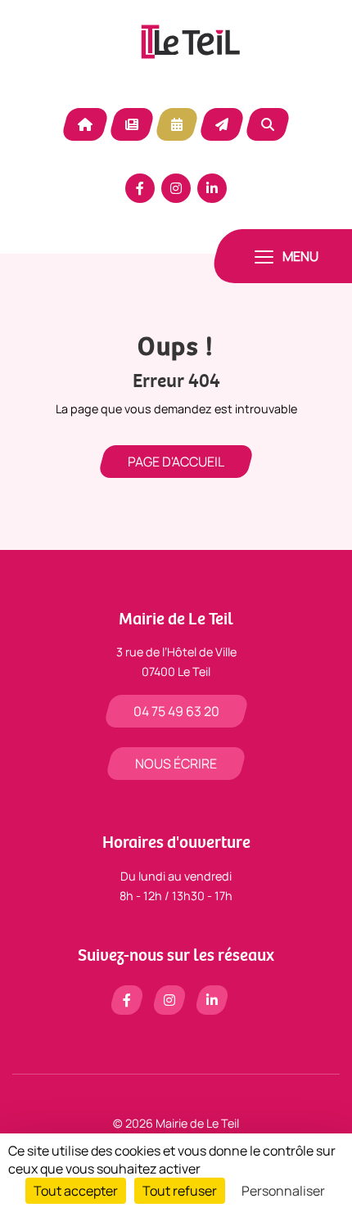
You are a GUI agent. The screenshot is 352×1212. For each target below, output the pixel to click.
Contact (221, 124)
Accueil (85, 124)
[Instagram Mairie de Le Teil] (176, 188)
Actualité (131, 124)
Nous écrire (176, 764)
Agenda (177, 124)
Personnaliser (283, 1191)
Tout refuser (179, 1191)
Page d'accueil (176, 462)
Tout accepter (76, 1191)
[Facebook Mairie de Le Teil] (140, 188)
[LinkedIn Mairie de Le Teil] (212, 188)
